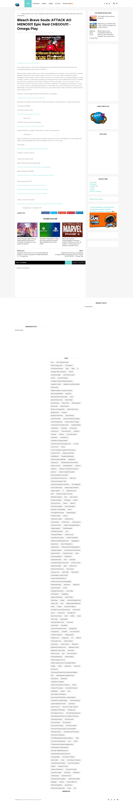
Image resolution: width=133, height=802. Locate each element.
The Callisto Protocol (57, 713)
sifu (52, 675)
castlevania (54, 428)
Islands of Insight (56, 566)
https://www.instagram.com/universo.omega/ (32, 189)
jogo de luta (55, 572)
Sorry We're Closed (71, 688)
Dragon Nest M (55, 490)
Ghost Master (55, 522)
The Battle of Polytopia (58, 710)
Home (28, 3)
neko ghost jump (56, 616)
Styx (69, 691)
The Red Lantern (56, 731)
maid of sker (69, 597)
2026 (73, 368)
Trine (62, 760)
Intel (65, 559)
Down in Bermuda (56, 487)
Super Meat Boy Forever (58, 703)
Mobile (59, 606)
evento (75, 500)
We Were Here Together (58, 778)
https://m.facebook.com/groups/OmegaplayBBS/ (34, 167)
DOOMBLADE (76, 484)
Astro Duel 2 (54, 387)
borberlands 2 (76, 403)
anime (53, 378)
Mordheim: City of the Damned (60, 609)
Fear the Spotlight (56, 506)
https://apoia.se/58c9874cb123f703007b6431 (32, 149)
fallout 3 (72, 503)
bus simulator (70, 415)
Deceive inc (54, 462)
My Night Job (71, 613)
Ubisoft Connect (63, 766)
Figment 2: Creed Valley (58, 509)
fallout (65, 503)
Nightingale (63, 619)
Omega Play (94, 186)
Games (51, 3)
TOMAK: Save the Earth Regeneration (62, 744)
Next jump (54, 619)
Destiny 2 (53, 468)
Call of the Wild (55, 418)
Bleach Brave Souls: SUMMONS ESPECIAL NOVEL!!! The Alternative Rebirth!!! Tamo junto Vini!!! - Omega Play (102, 34)
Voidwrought (55, 775)
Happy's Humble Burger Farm (60, 540)
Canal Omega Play (39, 13)
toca (69, 741)
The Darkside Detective (73, 713)
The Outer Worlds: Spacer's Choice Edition (63, 728)
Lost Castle (69, 591)
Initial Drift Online (56, 559)
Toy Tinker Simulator (68, 757)
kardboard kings (56, 584)
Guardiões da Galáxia (57, 537)
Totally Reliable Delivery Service (60, 753)
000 (52, 362)
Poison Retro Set (56, 641)
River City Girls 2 (72, 653)
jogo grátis (65, 572)
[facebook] (104, 3)
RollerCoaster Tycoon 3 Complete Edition (63, 663)
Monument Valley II (69, 606)
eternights (67, 500)
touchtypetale (55, 757)
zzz (75, 788)
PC (72, 638)
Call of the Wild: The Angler (71, 418)
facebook (82, 262)
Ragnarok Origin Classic (58, 650)
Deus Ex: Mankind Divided (66, 472)
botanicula (54, 406)
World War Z (68, 785)
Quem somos (65, 644)
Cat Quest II (73, 428)
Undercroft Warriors (57, 769)
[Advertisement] (103, 72)
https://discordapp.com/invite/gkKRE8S (30, 126)
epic (66, 497)
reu (63, 653)
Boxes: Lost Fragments (57, 409)
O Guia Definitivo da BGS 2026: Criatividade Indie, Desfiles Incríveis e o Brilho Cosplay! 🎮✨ (103, 209)
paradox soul (55, 638)
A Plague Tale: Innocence (58, 371)
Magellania (65, 594)
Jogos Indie (74, 572)
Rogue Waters (69, 656)
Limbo (65, 587)
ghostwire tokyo (56, 525)
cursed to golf (55, 453)
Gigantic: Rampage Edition (72, 525)
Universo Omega (95, 191)
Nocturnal (70, 622)
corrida (76, 443)
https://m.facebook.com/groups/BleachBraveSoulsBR (35, 175)
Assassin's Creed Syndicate (72, 384)
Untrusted (67, 772)
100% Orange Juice (56, 365)
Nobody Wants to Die (57, 622)
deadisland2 (54, 456)
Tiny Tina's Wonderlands (58, 741)
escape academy (56, 500)
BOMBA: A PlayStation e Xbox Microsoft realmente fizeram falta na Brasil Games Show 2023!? (49, 241)
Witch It (62, 782)
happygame (75, 540)
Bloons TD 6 (65, 403)
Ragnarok (75, 644)
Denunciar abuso (96, 199)
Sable (60, 666)
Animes (44, 3)
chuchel (53, 434)
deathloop (71, 459)
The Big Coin (71, 710)
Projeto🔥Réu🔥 (68, 3)
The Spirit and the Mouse (71, 731)
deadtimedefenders (67, 456)
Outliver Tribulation (56, 634)
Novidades (36, 3)
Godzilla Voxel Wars (57, 531)
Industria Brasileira (56, 556)
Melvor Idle (54, 603)
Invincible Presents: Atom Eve (59, 562)
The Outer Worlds (71, 725)
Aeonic (71, 371)
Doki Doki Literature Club (58, 481)
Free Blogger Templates (35, 799)
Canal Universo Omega (72, 422)
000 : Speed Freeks (62, 362)
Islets (65, 566)
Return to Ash (55, 653)
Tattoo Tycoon (55, 706)
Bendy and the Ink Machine (59, 396)
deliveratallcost (67, 465)
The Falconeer (69, 719)
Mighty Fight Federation (73, 603)
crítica (63, 447)
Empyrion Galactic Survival (64, 494)
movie (53, 613)
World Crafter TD (72, 782)
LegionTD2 (76, 584)
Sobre (74, 685)
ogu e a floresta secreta (58, 628)
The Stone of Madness (57, 735)
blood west (68, 400)
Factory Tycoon (55, 503)
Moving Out (61, 613)
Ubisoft (53, 766)
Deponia (77, 465)
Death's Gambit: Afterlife (58, 459)
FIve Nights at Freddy (57, 512)
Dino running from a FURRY (59, 475)
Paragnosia (65, 638)
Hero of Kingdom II (66, 544)
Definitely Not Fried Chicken (69, 462)
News (79, 616)
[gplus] (111, 799)
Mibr (62, 603)
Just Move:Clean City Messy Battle (61, 581)
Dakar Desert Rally (68, 453)
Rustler (53, 666)
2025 (67, 368)
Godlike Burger (67, 528)
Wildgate (54, 782)
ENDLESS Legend (56, 497)
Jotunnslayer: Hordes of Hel (59, 575)
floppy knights (71, 512)
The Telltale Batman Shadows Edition (62, 738)
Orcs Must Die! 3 (74, 631)
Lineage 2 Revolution (57, 591)
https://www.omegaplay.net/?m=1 (28, 114)
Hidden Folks (55, 547)
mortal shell (76, 609)
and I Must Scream (68, 375)
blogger (68, 262)
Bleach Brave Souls (27, 13)
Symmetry (72, 703)
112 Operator (68, 365)
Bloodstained (55, 403)
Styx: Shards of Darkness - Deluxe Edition (63, 697)
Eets (52, 494)
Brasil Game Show (72, 409)
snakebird (64, 678)
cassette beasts (76, 425)
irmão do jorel (75, 562)
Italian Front (73, 566)
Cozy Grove (54, 447)
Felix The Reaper (70, 506)
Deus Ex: (53, 472)
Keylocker (67, 584)
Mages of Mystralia (56, 597)
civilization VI (64, 437)
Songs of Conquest (57, 688)
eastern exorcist (71, 490)
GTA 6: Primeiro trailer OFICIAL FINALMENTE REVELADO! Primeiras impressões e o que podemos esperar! (27, 241)
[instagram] (106, 3)
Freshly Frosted (55, 515)
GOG (67, 531)
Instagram (93, 184)
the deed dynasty (56, 719)
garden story (69, 519)
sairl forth (77, 666)
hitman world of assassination (71, 547)
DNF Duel (73, 478)
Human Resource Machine (72, 550)
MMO (52, 606)
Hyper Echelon (55, 553)
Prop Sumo (54, 644)
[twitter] (109, 3)
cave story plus (66, 431)
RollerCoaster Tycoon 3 (58, 660)
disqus (75, 262)
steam (63, 691)
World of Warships (56, 785)
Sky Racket (54, 678)
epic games (73, 497)
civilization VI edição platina (59, 440)
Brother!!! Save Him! (57, 415)
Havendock (54, 544)
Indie (76, 553)
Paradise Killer (69, 634)
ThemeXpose (24, 799)
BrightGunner (55, 412)
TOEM (75, 741)
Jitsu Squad (70, 569)
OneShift (64, 631)
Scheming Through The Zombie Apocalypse (64, 672)
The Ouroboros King (57, 725)
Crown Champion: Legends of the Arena (63, 450)
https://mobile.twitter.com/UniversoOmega (32, 193)
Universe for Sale (71, 769)
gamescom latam (56, 519)
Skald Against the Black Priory (65, 675)
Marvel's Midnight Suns (74, 600)
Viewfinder (76, 772)
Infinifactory (68, 556)
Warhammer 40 (66, 775)
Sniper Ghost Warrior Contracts (60, 685)
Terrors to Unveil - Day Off (70, 706)
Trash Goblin (54, 760)
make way (54, 600)
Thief (77, 738)
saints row (68, 666)
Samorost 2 (54, 669)
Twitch (92, 188)
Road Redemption (56, 656)
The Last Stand (55, 722)
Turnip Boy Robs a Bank (58, 763)
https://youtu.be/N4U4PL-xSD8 (28, 63)
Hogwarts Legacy (56, 550)
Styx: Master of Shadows (58, 694)
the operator (67, 722)
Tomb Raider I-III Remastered (59, 747)
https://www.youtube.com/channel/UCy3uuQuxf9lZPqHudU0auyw (40, 204)
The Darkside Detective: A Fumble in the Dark (64, 716)
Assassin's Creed (56, 384)
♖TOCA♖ (57, 3)
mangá (62, 600)
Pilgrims (78, 638)
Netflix (72, 616)
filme (69, 509)
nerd (66, 616)
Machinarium (55, 594)
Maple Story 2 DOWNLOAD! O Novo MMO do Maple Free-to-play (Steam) (107, 25)
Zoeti (69, 788)
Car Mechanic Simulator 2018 (59, 425)
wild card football (74, 778)
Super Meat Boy (75, 700)
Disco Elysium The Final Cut (59, 478)
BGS (71, 396)
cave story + (55, 431)
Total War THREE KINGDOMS (59, 750)
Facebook (93, 182)
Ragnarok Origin (74, 647)
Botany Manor (64, 406)
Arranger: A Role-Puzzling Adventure (61, 381)
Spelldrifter (54, 691)
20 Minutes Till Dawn (57, 368)
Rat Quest (71, 650)
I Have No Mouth (67, 553)
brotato (64, 412)
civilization (54, 437)
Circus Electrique (72, 434)
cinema (61, 434)
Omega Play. (55, 631)
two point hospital (73, 763)
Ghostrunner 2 (76, 522)
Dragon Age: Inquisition (71, 487)
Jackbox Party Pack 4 (57, 569)
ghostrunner (65, 522)
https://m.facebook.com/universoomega (31, 185)
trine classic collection (74, 760)
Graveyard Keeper (56, 534)
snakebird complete (57, 681)
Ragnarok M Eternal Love (58, 647)
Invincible (72, 559)
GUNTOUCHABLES (72, 537)
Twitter (92, 189)
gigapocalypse (55, 528)
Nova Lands (54, 625)
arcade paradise (63, 378)
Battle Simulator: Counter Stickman (61, 390)
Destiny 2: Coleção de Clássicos (68, 468)
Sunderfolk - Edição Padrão (59, 700)
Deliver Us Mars (55, 465)
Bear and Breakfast (57, 393)
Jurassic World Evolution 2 (58, 578)
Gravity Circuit (69, 534)
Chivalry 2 (76, 431)
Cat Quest (64, 428)
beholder (68, 393)
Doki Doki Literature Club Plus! (60, 484)
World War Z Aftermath (58, 788)
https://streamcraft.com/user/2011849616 (31, 98)
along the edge (55, 375)
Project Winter (68, 641)
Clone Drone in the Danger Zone (61, 443)
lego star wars (55, 587)
